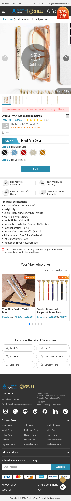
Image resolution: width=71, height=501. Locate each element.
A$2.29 (36, 127)
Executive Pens (31, 444)
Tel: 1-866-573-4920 (11, 399)
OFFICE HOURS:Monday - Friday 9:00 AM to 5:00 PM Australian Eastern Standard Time (51, 395)
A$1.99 (53, 316)
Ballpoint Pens (54, 425)
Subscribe (60, 466)
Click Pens (14, 364)
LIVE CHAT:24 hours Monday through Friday (49, 403)
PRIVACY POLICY (9, 485)
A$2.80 (29, 316)
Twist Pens (15, 348)
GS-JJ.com (6, 3)
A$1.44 (25, 127)
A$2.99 (63, 316)
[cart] (54, 11)
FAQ (39, 489)
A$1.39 (19, 316)
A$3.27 (34, 124)
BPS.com (17, 3)
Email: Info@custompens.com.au (17, 404)
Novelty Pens (30, 435)
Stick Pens (29, 425)
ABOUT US (7, 489)
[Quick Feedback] (63, 487)
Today (33, 460)
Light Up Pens (30, 439)
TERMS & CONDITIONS (47, 485)
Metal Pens (7, 430)
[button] (66, 58)
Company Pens (51, 364)
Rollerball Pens (31, 430)
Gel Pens (6, 439)
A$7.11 (26, 460)
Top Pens (14, 356)
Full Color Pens (54, 444)
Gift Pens (49, 348)
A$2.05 (25, 124)
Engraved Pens (8, 444)
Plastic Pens (7, 425)
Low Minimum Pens (54, 356)
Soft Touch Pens (54, 439)
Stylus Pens (7, 435)
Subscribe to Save (11, 460)
